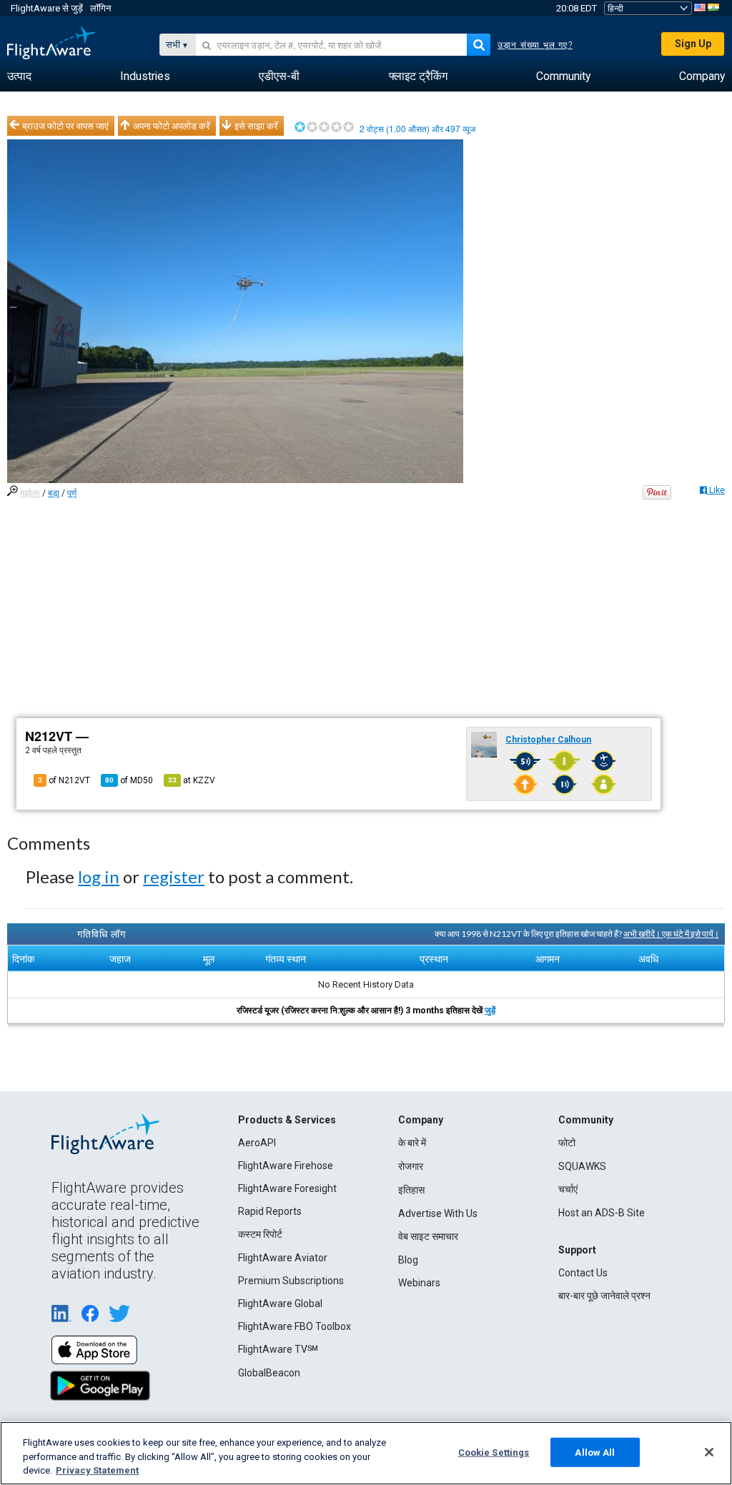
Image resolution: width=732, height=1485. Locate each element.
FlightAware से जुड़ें (47, 8)
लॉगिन (100, 8)
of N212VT (64, 780)
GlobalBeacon (269, 1373)
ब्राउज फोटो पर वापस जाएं (65, 125)
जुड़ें (490, 1010)
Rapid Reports (270, 1211)
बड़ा (53, 493)
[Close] (709, 1452)
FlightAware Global (280, 1303)
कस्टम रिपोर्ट (260, 1234)
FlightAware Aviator (282, 1257)
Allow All (595, 1451)
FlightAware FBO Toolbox (294, 1326)
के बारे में (412, 1142)
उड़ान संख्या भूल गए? (535, 45)
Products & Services (287, 1120)
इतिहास (411, 1190)
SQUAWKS (582, 1166)
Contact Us (583, 1272)
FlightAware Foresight (287, 1188)
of (129, 780)
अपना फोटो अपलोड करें (171, 125)
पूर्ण (71, 493)
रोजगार (410, 1166)
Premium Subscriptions (291, 1280)
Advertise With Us (438, 1213)
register (173, 876)
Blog (408, 1260)
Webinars (419, 1282)
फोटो (566, 1142)
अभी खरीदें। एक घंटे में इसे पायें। (671, 933)
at (191, 780)
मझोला (30, 493)
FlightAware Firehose (285, 1165)
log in (98, 876)
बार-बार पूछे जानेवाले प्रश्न (604, 1295)
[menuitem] (19, 76)
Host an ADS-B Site (601, 1212)
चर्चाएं (568, 1189)
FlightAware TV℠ (278, 1349)
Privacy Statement (97, 1470)
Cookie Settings (494, 1451)
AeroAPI (257, 1142)
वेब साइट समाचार (428, 1236)
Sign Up (693, 43)
